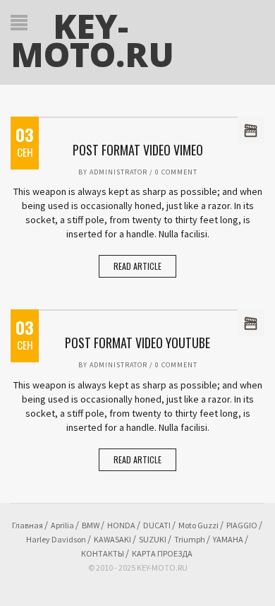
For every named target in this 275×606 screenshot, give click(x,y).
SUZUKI (152, 539)
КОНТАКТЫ (102, 553)
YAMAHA (228, 539)
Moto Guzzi (198, 525)
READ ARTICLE (137, 266)
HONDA (121, 525)
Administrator (118, 172)
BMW (90, 525)
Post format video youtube (137, 342)
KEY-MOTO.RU (92, 40)
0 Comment (176, 172)
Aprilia (62, 525)
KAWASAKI (112, 539)
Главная (27, 525)
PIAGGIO (241, 525)
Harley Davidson (56, 539)
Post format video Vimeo (138, 150)
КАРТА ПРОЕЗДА (162, 553)
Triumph (189, 539)
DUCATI (157, 525)
